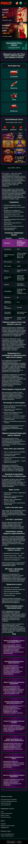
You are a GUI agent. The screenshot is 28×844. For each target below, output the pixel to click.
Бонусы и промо (5, 815)
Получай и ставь (7, 20)
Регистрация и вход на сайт (12, 214)
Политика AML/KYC (6, 805)
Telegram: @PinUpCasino (7, 836)
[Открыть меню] (25, 3)
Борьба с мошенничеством (8, 825)
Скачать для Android (14, 47)
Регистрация (11, 842)
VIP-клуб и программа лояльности (14, 226)
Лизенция (3, 823)
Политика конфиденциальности (9, 801)
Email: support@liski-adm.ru (8, 834)
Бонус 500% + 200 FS (14, 167)
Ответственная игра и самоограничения (10, 229)
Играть (8, 135)
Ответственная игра (6, 803)
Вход (19, 842)
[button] (25, 837)
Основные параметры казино (12, 205)
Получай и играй (7, 36)
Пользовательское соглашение (9, 799)
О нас (2, 811)
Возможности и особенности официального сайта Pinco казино (14, 211)
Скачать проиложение (6, 813)
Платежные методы (6, 817)
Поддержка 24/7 (5, 827)
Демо (8, 137)
